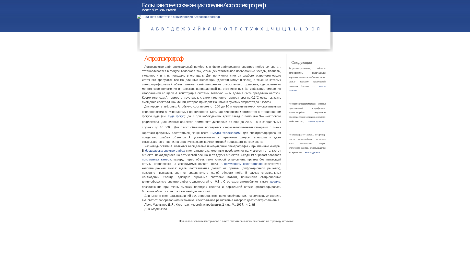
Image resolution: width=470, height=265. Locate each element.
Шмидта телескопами (225, 133)
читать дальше (316, 121)
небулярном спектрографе (243, 164)
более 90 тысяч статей (159, 10)
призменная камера (156, 159)
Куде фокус (176, 116)
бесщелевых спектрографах (165, 150)
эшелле (275, 181)
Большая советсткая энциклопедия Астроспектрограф (203, 5)
